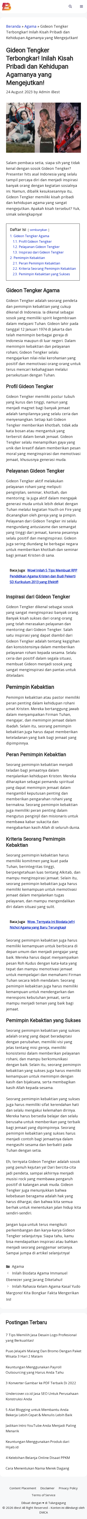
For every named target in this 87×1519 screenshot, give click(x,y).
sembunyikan (38, 230)
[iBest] (6, 6)
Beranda (13, 26)
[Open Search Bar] (70, 6)
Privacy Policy (68, 1488)
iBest (17, 1508)
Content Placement (23, 1488)
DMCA (43, 1512)
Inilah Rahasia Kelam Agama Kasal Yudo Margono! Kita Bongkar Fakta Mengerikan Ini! (43, 1293)
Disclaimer (47, 1488)
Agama (30, 26)
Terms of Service (43, 1495)
